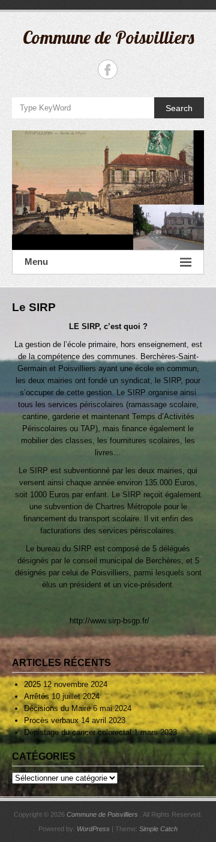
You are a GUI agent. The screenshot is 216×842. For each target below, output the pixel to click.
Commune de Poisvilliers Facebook (108, 69)
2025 (32, 684)
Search (179, 108)
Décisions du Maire (57, 708)
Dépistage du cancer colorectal (77, 732)
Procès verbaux (51, 720)
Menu (36, 261)
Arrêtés (36, 696)
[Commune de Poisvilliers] (108, 190)
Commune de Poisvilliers (108, 37)
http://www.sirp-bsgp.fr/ (108, 620)
